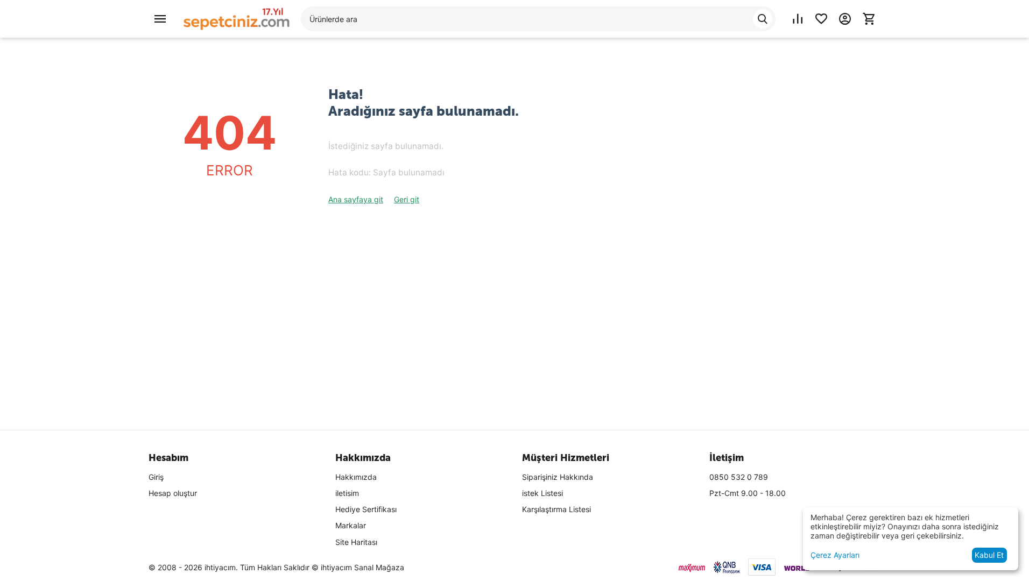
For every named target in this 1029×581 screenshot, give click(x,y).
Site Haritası (356, 542)
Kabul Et (989, 554)
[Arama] (762, 19)
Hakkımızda (356, 476)
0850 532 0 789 (738, 476)
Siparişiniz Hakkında (557, 476)
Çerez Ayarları (834, 554)
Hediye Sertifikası (366, 509)
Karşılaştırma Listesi (556, 509)
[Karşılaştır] (798, 19)
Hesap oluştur (173, 493)
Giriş (156, 476)
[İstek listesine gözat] (821, 19)
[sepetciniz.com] (237, 18)
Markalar (350, 525)
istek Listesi (542, 493)
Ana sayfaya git (355, 199)
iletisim (347, 493)
